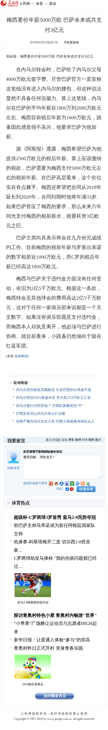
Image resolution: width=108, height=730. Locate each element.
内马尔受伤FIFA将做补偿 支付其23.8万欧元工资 (53, 398)
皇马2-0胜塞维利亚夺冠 (32, 602)
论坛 (65, 440)
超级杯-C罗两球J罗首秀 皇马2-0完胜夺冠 (55, 517)
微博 (78, 440)
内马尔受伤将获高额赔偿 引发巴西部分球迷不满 (53, 390)
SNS (85, 440)
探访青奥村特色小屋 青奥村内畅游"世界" (55, 615)
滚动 (52, 4)
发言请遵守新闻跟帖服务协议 (42, 451)
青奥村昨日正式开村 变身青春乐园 (48, 648)
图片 (98, 440)
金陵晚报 (21, 356)
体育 (39, 4)
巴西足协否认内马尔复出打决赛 (40, 414)
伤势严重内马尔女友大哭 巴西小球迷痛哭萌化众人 (55, 421)
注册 (10, 468)
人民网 (24, 4)
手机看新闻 (71, 42)
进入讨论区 (53, 440)
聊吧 (91, 440)
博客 (71, 440)
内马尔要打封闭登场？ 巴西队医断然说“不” (49, 406)
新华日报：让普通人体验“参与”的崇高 (52, 639)
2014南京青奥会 (32, 684)
